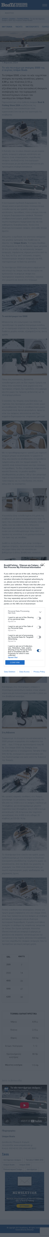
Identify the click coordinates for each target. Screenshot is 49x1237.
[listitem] (24, 612)
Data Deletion (9, 672)
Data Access (24, 672)
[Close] (43, 565)
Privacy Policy (39, 672)
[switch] (39, 618)
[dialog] (24, 618)
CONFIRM (15, 662)
